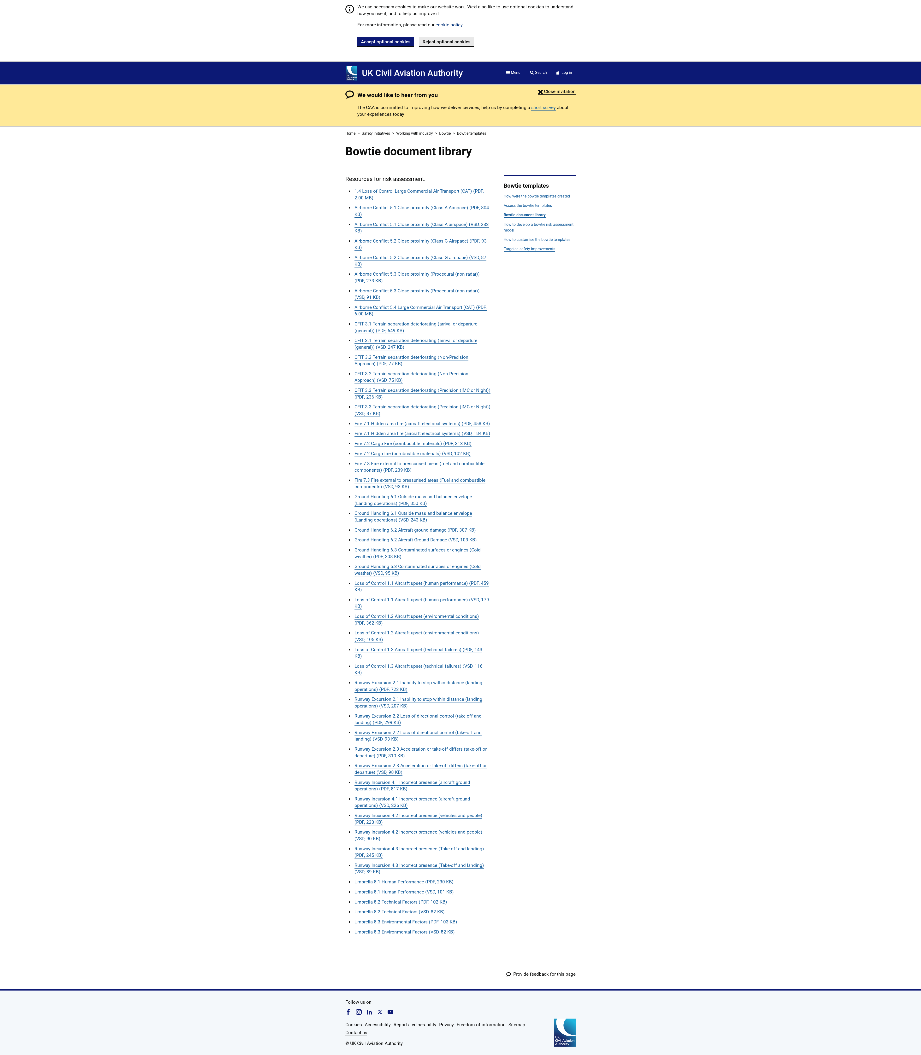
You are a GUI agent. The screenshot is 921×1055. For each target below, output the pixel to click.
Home (350, 133)
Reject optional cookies (447, 42)
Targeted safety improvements (529, 249)
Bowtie (445, 133)
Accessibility (378, 1024)
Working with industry (414, 133)
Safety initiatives (376, 133)
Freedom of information (481, 1024)
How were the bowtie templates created (537, 196)
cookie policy (449, 25)
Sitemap (516, 1024)
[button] (557, 91)
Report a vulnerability (415, 1024)
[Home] (351, 73)
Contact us (356, 1032)
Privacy (446, 1024)
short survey (543, 107)
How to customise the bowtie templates (537, 239)
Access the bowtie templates (528, 205)
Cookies (353, 1024)
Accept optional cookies (386, 42)
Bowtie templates (471, 133)
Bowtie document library (525, 215)
